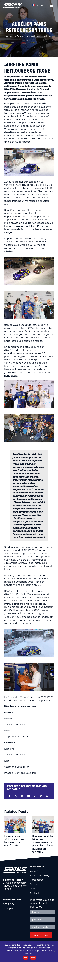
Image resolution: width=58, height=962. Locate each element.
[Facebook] (9, 796)
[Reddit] (22, 796)
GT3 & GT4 (8, 904)
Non (33, 958)
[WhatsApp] (34, 796)
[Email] (47, 796)
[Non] (54, 951)
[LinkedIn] (28, 796)
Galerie (34, 884)
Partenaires (37, 879)
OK (25, 958)
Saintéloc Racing (39, 875)
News (33, 888)
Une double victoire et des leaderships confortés (14, 840)
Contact (34, 893)
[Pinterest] (40, 796)
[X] (15, 796)
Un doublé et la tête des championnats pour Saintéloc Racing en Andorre (42, 843)
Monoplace (9, 908)
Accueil (10, 36)
